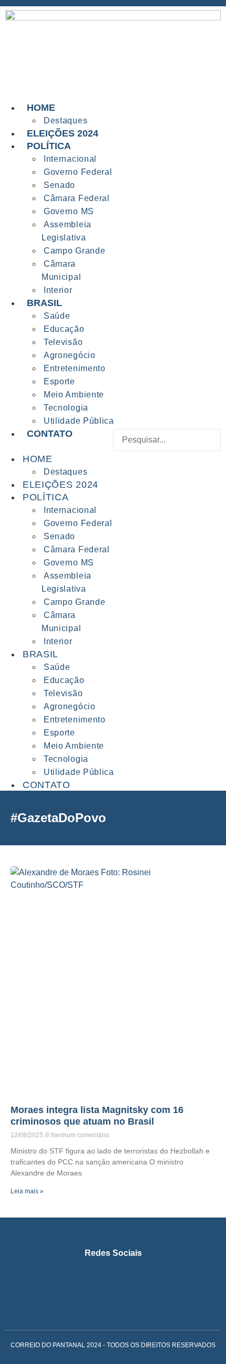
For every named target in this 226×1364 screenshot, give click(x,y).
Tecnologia (66, 407)
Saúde (57, 315)
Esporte (59, 381)
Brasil (44, 303)
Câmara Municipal (61, 270)
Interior (58, 641)
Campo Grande (74, 250)
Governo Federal (78, 171)
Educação (64, 328)
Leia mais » (27, 1191)
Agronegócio (70, 355)
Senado (59, 185)
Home (41, 107)
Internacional (70, 158)
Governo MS (69, 211)
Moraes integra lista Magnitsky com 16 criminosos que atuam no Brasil (97, 1116)
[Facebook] (96, 1281)
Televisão (63, 342)
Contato (50, 433)
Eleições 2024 (60, 484)
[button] (167, 457)
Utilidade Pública (79, 772)
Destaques (65, 471)
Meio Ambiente (74, 394)
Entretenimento (75, 368)
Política (49, 146)
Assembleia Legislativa (66, 231)
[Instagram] (60, 1281)
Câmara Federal (77, 198)
